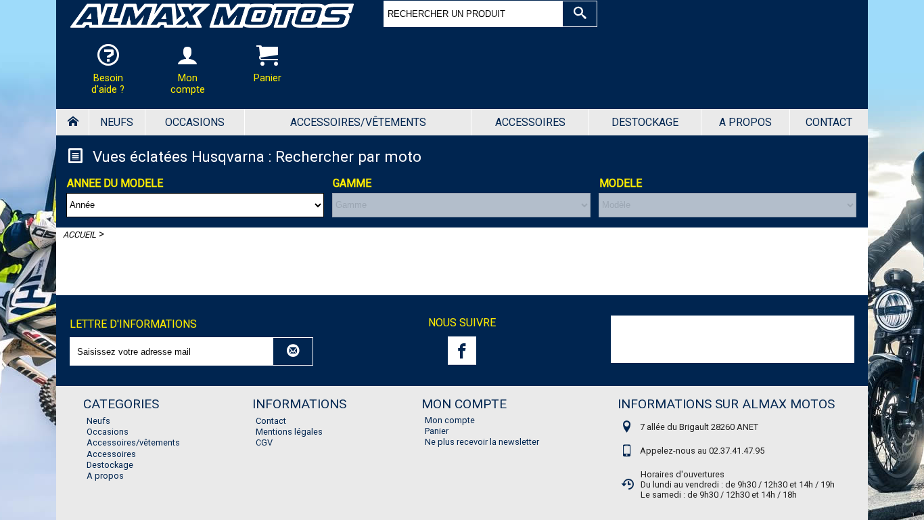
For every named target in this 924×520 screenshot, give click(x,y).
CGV (264, 442)
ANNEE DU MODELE (115, 183)
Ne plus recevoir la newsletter (482, 442)
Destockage (644, 122)
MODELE (620, 183)
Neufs (116, 122)
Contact (829, 122)
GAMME (352, 183)
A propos (745, 122)
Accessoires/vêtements (358, 122)
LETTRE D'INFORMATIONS (133, 324)
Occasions (195, 122)
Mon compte (450, 420)
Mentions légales (289, 432)
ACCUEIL (79, 235)
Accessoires (530, 122)
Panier (436, 431)
